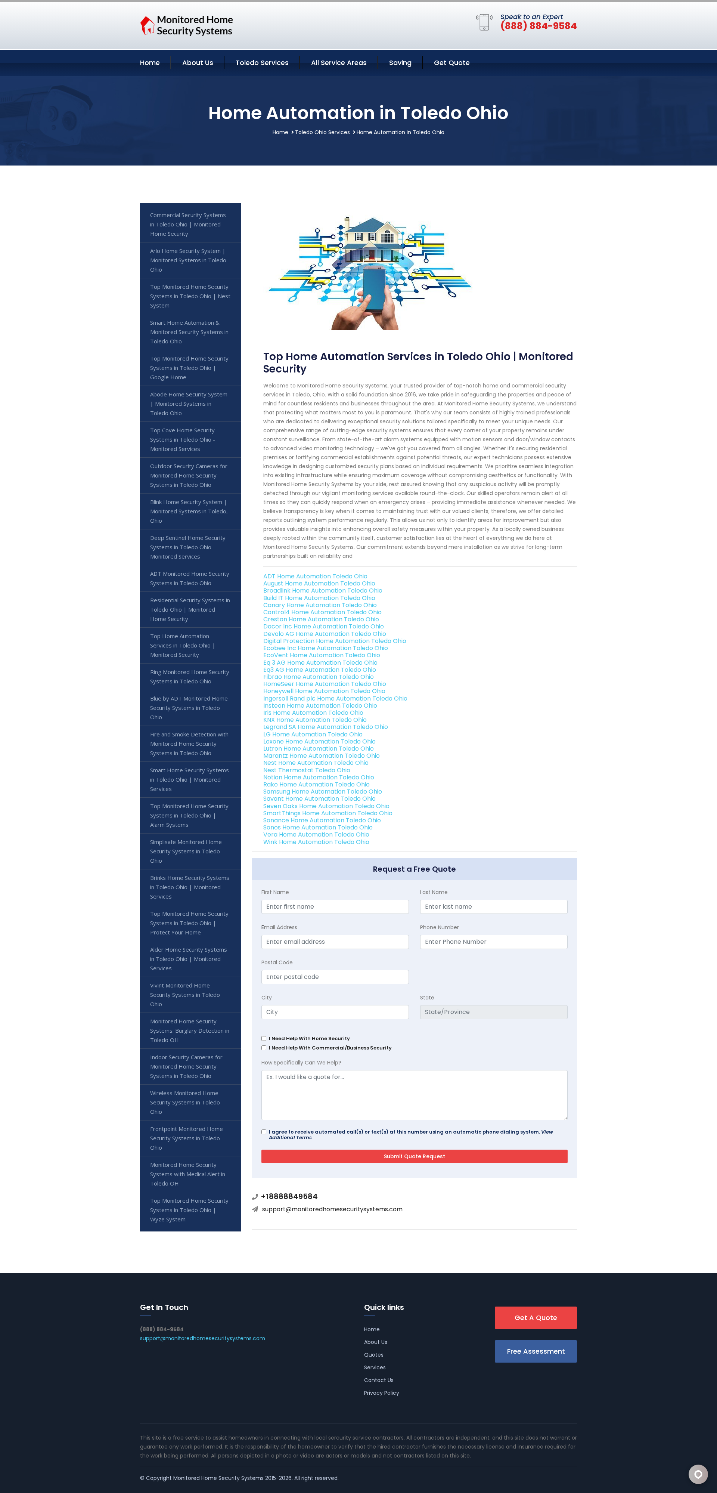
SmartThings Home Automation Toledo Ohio (327, 813)
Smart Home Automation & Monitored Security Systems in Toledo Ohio (189, 332)
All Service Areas (339, 62)
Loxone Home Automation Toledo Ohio (319, 741)
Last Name (434, 892)
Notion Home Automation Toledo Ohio (318, 777)
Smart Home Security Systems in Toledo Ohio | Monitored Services (189, 779)
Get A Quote (536, 1317)
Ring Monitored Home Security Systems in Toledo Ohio (189, 676)
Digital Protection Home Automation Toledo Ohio (334, 641)
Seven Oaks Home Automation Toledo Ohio (326, 806)
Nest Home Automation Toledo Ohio (316, 762)
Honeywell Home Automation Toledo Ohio (324, 691)
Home (150, 62)
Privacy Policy (381, 1393)
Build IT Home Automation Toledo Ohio (319, 598)
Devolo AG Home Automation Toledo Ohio (324, 634)
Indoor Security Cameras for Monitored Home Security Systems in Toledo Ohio (186, 1066)
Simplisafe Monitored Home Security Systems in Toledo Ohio (186, 851)
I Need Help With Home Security (309, 1038)
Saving (400, 62)
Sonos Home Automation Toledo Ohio (318, 827)
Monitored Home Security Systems (218, 1478)
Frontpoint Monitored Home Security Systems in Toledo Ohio (186, 1138)
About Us (197, 62)
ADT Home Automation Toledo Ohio (315, 576)
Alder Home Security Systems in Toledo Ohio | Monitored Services (188, 959)
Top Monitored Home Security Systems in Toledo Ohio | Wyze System (189, 1210)
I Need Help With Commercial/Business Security (330, 1048)
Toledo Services (262, 62)
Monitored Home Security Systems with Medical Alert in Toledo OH (187, 1174)
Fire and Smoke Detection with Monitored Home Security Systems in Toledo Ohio (189, 743)
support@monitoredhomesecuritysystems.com (332, 1209)
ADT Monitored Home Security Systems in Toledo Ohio (189, 578)
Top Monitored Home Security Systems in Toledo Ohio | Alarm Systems (189, 815)
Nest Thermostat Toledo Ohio (306, 770)
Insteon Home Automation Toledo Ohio (320, 705)
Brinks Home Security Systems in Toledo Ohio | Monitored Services (189, 887)
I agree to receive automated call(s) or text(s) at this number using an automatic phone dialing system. (411, 1134)
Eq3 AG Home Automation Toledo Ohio (319, 669)
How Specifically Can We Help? (301, 1062)
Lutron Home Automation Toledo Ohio (318, 748)
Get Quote (452, 62)
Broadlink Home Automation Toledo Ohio (322, 590)
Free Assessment (536, 1351)
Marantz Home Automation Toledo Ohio (321, 755)
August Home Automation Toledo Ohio (319, 583)
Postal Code (277, 962)
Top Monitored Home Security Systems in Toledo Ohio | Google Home (189, 368)
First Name (275, 892)
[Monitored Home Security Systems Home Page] (186, 24)
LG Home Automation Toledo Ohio (313, 734)
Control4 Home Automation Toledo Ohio (322, 612)
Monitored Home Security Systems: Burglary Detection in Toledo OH (189, 1030)
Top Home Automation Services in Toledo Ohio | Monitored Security (182, 645)
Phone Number (439, 927)
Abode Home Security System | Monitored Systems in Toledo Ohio (188, 403)
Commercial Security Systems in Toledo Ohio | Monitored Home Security (188, 224)
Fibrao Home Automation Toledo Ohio (318, 677)
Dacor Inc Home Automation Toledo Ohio (323, 626)
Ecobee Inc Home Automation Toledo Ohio (325, 648)
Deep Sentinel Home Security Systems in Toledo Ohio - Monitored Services (188, 547)
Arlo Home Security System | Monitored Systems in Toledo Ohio (188, 260)
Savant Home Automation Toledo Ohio (319, 798)
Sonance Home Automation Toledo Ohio (322, 820)
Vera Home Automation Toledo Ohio (316, 834)
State (427, 997)
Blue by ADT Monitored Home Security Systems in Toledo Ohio (189, 708)
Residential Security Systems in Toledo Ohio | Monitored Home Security (190, 609)
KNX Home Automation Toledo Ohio (315, 719)
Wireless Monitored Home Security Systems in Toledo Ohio (185, 1102)
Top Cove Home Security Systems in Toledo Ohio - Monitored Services (182, 439)
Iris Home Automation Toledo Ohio (313, 712)
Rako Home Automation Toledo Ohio (316, 784)
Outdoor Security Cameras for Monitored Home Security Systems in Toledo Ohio (188, 475)
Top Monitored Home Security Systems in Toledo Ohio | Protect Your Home (189, 923)
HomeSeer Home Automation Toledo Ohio (324, 684)
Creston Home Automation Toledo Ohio (321, 619)
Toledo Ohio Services (322, 132)
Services (375, 1367)
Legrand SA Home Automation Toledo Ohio (325, 727)
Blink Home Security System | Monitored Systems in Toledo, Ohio (189, 511)
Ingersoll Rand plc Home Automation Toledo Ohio (335, 698)
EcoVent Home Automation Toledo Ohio (321, 655)
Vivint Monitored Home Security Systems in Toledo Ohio (185, 995)
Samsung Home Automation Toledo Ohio (322, 791)
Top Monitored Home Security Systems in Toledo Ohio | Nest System (190, 296)
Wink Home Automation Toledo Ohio (316, 842)
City (266, 997)
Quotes (374, 1354)
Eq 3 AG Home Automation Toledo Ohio (320, 662)
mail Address (279, 927)
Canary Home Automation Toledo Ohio (320, 605)
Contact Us (379, 1380)
